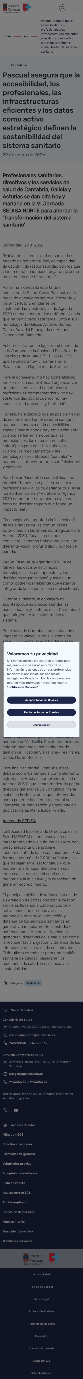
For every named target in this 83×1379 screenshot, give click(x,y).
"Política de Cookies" (22, 687)
